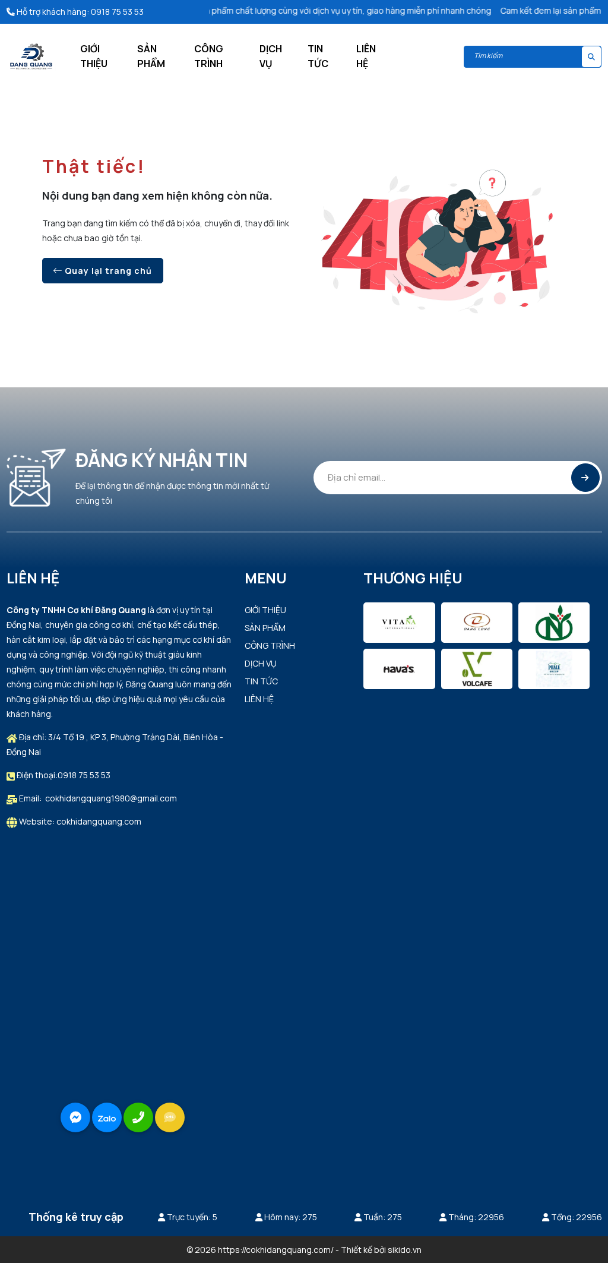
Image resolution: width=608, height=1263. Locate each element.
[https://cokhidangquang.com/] (31, 55)
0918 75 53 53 (117, 11)
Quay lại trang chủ (107, 270)
